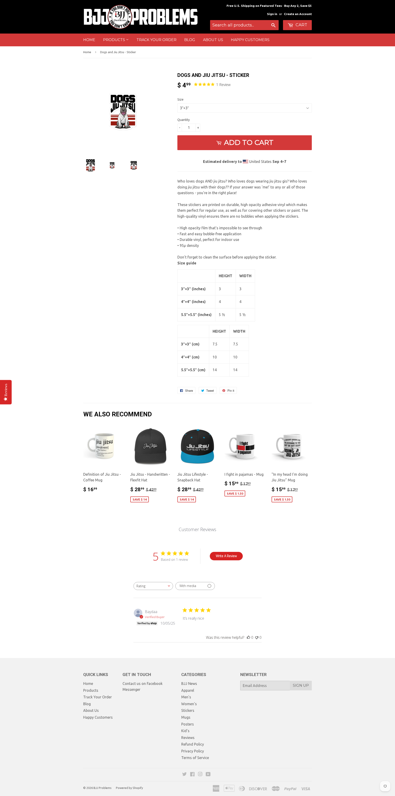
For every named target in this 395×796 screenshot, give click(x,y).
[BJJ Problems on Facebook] (192, 775)
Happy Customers (250, 40)
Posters (187, 724)
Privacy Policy (192, 751)
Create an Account (298, 14)
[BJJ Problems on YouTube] (208, 775)
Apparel (187, 690)
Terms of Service (195, 758)
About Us (213, 40)
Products (114, 40)
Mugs (185, 717)
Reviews (188, 738)
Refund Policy (192, 744)
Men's (186, 697)
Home (89, 40)
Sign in (272, 14)
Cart (300, 24)
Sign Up (301, 685)
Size (180, 99)
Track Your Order (156, 40)
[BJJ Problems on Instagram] (200, 775)
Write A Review (226, 556)
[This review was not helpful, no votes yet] (256, 637)
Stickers (187, 710)
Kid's (185, 731)
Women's (189, 704)
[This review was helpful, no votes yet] (248, 637)
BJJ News (189, 683)
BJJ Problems (102, 787)
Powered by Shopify (129, 787)
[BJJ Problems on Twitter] (184, 775)
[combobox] (153, 586)
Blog (189, 40)
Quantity (183, 120)
